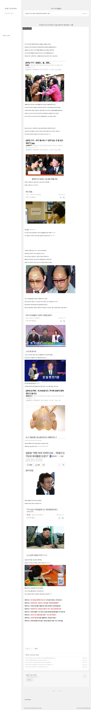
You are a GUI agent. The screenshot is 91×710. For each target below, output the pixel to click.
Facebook (33, 708)
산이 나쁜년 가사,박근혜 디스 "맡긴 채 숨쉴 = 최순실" (36, 666)
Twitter (30, 708)
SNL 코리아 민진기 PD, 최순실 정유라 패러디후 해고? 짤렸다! (37, 662)
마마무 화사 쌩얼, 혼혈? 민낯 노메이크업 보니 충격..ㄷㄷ (36, 660)
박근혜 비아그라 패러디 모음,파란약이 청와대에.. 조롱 (37, 13)
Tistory (82, 708)
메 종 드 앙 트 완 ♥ (10, 8)
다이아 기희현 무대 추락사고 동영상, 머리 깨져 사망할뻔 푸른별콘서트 (39, 658)
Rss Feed (25, 708)
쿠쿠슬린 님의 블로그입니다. (32, 677)
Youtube (36, 708)
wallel (89, 708)
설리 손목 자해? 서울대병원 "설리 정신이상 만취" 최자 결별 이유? (38, 664)
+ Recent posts (27, 699)
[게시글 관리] (31, 649)
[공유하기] (29, 649)
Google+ (40, 708)
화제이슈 (6, 35)
